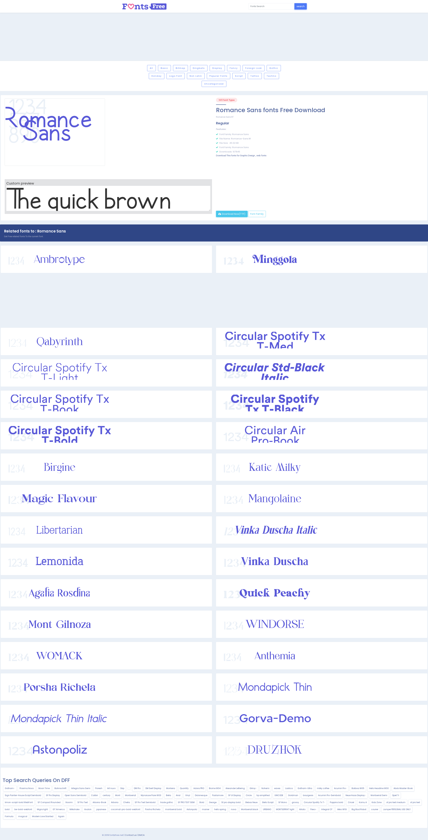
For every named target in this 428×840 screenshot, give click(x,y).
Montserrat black (249, 809)
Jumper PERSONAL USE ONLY (397, 809)
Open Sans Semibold (75, 795)
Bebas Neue (251, 802)
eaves (277, 788)
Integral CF (326, 809)
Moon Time (44, 788)
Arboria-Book (99, 802)
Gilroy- (253, 788)
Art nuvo (111, 788)
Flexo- (313, 809)
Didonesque (201, 795)
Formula (9, 816)
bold (7, 809)
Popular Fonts (218, 76)
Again (61, 816)
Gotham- (10, 788)
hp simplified (263, 795)
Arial (178, 795)
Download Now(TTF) (233, 214)
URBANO (267, 809)
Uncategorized (214, 83)
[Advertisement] (214, 37)
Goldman (293, 795)
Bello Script (268, 802)
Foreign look (253, 68)
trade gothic (166, 802)
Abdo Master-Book (403, 788)
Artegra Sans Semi (80, 788)
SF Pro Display (53, 795)
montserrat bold (173, 809)
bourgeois (308, 795)
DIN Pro (137, 788)
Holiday (156, 76)
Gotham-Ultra (305, 788)
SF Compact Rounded (49, 802)
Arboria (114, 802)
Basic (164, 68)
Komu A (363, 802)
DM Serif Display (153, 788)
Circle (249, 795)
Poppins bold (336, 802)
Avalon (87, 809)
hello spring (220, 809)
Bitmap (180, 68)
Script (239, 76)
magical (22, 816)
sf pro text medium (395, 802)
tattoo (254, 76)
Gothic (273, 68)
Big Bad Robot (359, 809)
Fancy (234, 68)
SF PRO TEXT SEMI (186, 802)
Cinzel (351, 802)
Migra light (42, 809)
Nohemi (265, 788)
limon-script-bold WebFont (19, 802)
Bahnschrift (60, 788)
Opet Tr (395, 795)
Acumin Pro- (340, 788)
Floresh (98, 788)
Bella (168, 795)
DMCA (141, 835)
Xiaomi (69, 802)
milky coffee (323, 788)
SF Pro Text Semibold (145, 802)
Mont (117, 795)
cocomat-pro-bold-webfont (125, 809)
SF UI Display (234, 795)
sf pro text (415, 802)
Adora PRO (198, 788)
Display (217, 68)
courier (374, 809)
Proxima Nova (27, 788)
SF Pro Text (82, 802)
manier (205, 809)
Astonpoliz (192, 809)
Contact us (131, 835)
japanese (101, 809)
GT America (59, 809)
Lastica (289, 788)
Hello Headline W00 (379, 788)
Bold (201, 802)
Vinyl (187, 795)
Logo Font (175, 76)
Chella (126, 802)
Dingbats (199, 68)
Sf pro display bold (231, 802)
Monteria (170, 788)
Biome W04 (215, 788)
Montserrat (130, 795)
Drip (122, 788)
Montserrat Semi (379, 795)
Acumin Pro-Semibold (329, 795)
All (151, 68)
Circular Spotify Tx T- (314, 802)
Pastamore (217, 795)
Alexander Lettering (235, 788)
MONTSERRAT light (285, 809)
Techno (271, 76)
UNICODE (279, 795)
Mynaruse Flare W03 (151, 795)
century (106, 795)
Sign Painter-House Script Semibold (23, 795)
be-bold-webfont (23, 809)
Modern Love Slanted (42, 816)
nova (233, 809)
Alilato (302, 809)
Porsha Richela (152, 809)
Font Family (257, 214)
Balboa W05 (358, 788)
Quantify (184, 788)
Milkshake (74, 809)
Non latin (196, 76)
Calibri (94, 795)
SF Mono (282, 802)
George (213, 802)
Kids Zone (377, 802)
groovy (295, 802)
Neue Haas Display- (356, 795)
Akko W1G (342, 809)
